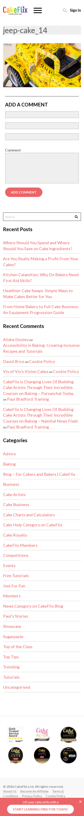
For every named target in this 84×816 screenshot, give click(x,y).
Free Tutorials (16, 575)
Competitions (15, 555)
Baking (9, 463)
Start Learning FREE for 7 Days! (40, 809)
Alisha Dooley (16, 339)
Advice (9, 453)
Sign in (75, 10)
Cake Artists (14, 494)
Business (11, 484)
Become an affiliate (34, 791)
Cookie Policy (42, 361)
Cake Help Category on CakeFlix (32, 524)
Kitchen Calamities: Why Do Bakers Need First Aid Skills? (41, 277)
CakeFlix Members (20, 545)
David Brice (13, 361)
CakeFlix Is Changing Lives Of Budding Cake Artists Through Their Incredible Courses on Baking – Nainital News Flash (40, 415)
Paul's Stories (15, 616)
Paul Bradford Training (28, 399)
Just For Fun (14, 585)
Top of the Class (17, 646)
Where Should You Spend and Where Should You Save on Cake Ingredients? (37, 245)
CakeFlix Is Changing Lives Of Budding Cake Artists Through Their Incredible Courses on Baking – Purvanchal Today (38, 387)
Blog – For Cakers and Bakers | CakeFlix (39, 474)
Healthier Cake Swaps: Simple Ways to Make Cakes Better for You (38, 293)
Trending (11, 666)
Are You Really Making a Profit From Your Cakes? (40, 261)
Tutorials (11, 677)
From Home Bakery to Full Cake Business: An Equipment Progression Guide (41, 309)
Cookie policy (55, 796)
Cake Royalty (15, 534)
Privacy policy (32, 796)
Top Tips (11, 656)
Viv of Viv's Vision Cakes (25, 371)
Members (12, 595)
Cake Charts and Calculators (29, 514)
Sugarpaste (13, 636)
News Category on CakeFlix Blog (33, 606)
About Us (10, 791)
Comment (13, 150)
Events (9, 565)
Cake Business (16, 504)
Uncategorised (16, 687)
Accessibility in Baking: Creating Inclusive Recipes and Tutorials (41, 348)
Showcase (12, 626)
